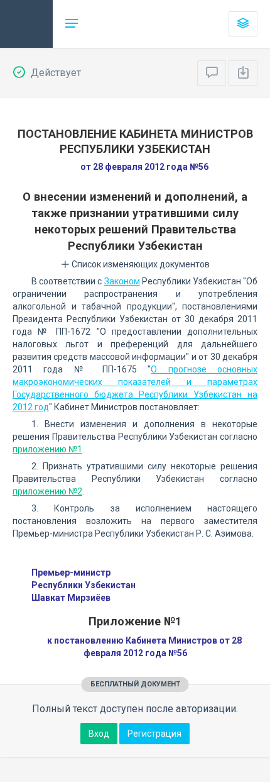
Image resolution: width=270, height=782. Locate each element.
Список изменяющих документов (140, 264)
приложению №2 (47, 491)
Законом (122, 281)
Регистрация (154, 734)
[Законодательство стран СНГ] (26, 24)
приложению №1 (47, 449)
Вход (99, 734)
